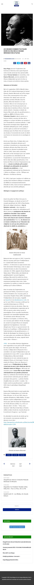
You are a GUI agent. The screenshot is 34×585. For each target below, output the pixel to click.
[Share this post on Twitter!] (18, 63)
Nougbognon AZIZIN (9, 58)
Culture (15, 455)
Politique (22, 455)
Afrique (8, 455)
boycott (8, 300)
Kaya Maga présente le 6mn (10, 560)
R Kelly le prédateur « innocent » (11, 556)
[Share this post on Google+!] (21, 63)
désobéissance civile (20, 300)
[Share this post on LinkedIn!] (29, 63)
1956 (5, 343)
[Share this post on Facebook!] (14, 63)
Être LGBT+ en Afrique (8, 553)
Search (17, 509)
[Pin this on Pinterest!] (25, 63)
